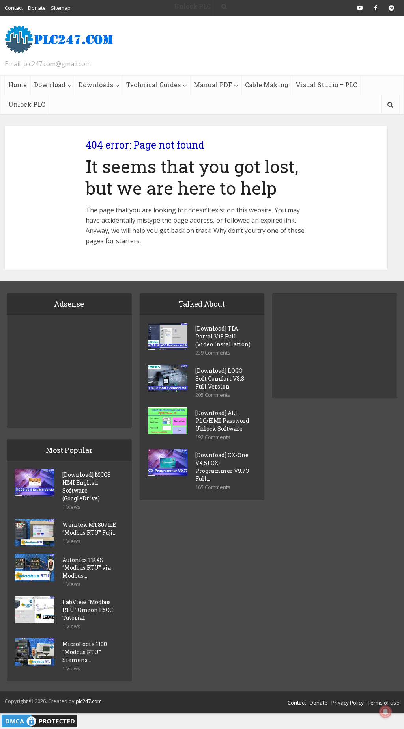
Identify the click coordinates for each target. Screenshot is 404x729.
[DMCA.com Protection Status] (39, 720)
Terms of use (383, 702)
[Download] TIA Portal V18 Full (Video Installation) (223, 336)
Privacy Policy (347, 702)
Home (17, 84)
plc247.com (89, 701)
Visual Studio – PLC (326, 84)
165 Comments (212, 487)
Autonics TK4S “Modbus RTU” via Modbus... (86, 567)
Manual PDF (213, 84)
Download (49, 84)
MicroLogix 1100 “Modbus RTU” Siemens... (84, 652)
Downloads (96, 84)
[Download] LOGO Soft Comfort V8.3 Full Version (219, 378)
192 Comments (212, 437)
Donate (318, 702)
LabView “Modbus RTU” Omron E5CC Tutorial (87, 609)
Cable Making (266, 84)
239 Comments (212, 353)
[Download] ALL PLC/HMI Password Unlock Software (222, 420)
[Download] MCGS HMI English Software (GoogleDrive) (86, 486)
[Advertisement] (255, 45)
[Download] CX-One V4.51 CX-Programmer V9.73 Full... (222, 466)
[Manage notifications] (385, 711)
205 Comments (212, 395)
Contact (297, 702)
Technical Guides (153, 84)
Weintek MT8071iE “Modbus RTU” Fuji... (89, 528)
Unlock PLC (26, 104)
